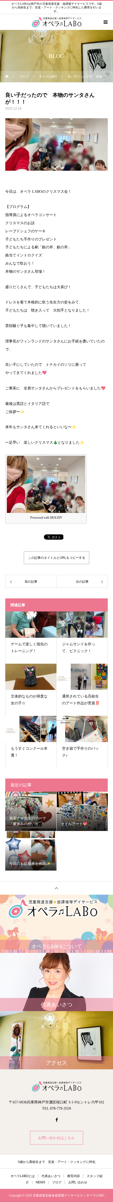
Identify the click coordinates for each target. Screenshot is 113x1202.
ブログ (56, 1182)
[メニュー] (105, 22)
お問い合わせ (77, 1182)
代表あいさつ (51, 1176)
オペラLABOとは (23, 1176)
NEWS (40, 1182)
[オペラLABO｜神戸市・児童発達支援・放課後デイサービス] (56, 1086)
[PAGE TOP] (56, 888)
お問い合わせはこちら (56, 1138)
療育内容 (73, 1176)
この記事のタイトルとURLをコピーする (56, 558)
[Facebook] (56, 1119)
